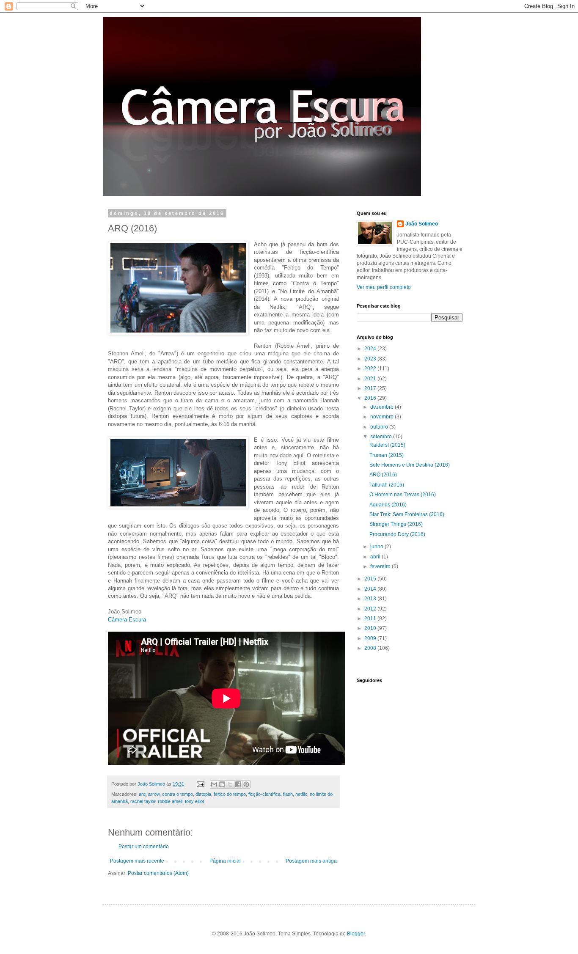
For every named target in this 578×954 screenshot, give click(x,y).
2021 (370, 379)
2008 (370, 648)
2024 (370, 349)
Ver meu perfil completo (384, 287)
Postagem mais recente (137, 861)
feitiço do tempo (230, 794)
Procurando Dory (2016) (397, 534)
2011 (370, 618)
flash (288, 794)
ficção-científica (264, 794)
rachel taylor (142, 801)
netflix (301, 794)
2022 (370, 368)
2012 (370, 609)
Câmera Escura (127, 619)
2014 (370, 589)
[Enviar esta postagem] (200, 783)
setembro (381, 437)
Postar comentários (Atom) (158, 873)
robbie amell (170, 801)
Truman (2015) (386, 455)
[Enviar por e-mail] (214, 784)
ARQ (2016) (383, 475)
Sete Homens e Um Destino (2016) (409, 465)
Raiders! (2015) (387, 445)
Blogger (356, 934)
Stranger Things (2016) (396, 524)
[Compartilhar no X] (230, 784)
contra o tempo (177, 794)
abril (376, 557)
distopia (203, 794)
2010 (370, 628)
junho (377, 547)
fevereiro (381, 566)
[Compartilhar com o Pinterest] (246, 784)
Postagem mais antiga (311, 861)
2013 (370, 599)
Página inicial (225, 861)
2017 (370, 388)
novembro (382, 417)
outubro (379, 427)
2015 (370, 579)
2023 (370, 359)
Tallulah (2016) (386, 485)
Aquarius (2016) (388, 505)
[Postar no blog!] (222, 784)
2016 (370, 398)
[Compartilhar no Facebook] (238, 784)
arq (142, 794)
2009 (370, 638)
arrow (154, 794)
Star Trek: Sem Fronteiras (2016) (406, 514)
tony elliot (194, 801)
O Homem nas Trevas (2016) (402, 495)
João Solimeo (421, 224)
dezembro (382, 407)
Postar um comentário (143, 847)
